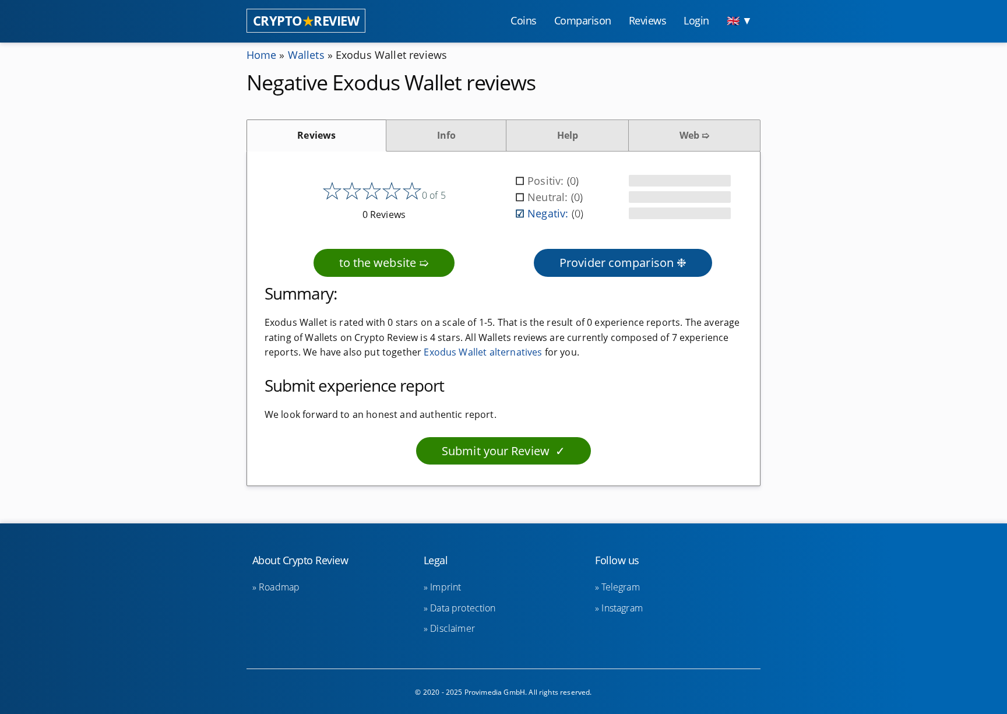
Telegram (620, 587)
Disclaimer (452, 628)
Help (568, 135)
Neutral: (549, 197)
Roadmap (279, 587)
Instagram (621, 608)
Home (262, 55)
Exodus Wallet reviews (391, 55)
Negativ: (549, 213)
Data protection (462, 608)
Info (446, 135)
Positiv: (546, 181)
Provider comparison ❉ (622, 262)
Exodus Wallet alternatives (483, 352)
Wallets (306, 55)
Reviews (316, 135)
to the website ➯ (384, 262)
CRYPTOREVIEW (306, 21)
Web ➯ (694, 135)
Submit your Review (496, 451)
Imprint (445, 587)
